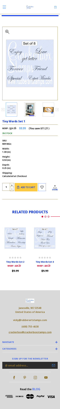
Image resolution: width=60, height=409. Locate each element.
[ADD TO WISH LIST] (42, 187)
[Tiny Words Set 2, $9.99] (15, 238)
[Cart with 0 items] (55, 7)
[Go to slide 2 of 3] (45, 216)
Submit (53, 365)
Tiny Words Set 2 (15, 261)
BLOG (36, 389)
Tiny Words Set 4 (45, 261)
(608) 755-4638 (30, 326)
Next (57, 109)
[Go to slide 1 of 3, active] (42, 216)
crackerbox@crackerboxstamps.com (30, 332)
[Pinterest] (24, 377)
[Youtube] (46, 377)
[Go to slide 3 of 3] (48, 216)
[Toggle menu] (4, 7)
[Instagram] (35, 377)
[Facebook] (14, 377)
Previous (3, 109)
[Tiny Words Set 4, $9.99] (44, 238)
